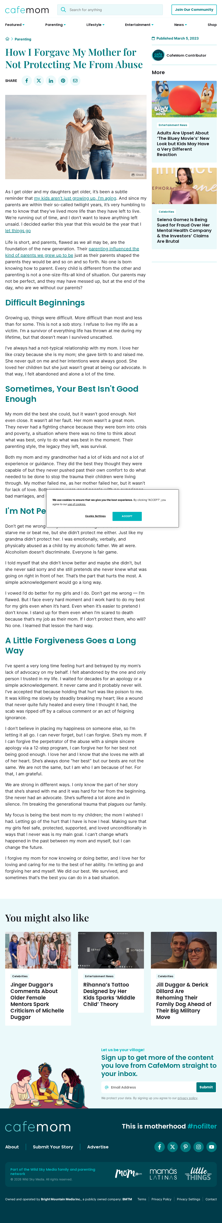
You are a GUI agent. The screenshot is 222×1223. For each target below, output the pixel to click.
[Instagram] (198, 1147)
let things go (18, 230)
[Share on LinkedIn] (51, 80)
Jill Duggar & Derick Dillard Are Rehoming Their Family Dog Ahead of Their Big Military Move (183, 1001)
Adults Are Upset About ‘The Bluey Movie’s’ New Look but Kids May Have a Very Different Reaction (183, 144)
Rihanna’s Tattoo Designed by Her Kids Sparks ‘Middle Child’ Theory (109, 994)
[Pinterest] (185, 1147)
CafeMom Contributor (186, 55)
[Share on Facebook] (26, 80)
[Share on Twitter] (39, 80)
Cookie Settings (95, 515)
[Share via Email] (75, 80)
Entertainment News (173, 125)
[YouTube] (211, 1147)
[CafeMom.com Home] (27, 9)
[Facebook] (159, 1147)
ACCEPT (127, 516)
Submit (206, 1087)
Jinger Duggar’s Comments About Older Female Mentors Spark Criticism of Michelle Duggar (37, 1001)
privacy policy (188, 1098)
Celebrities (166, 212)
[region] (112, 508)
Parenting (23, 39)
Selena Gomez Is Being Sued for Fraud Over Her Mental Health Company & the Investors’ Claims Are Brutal (184, 230)
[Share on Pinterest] (63, 80)
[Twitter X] (172, 1147)
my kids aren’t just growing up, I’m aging (75, 198)
